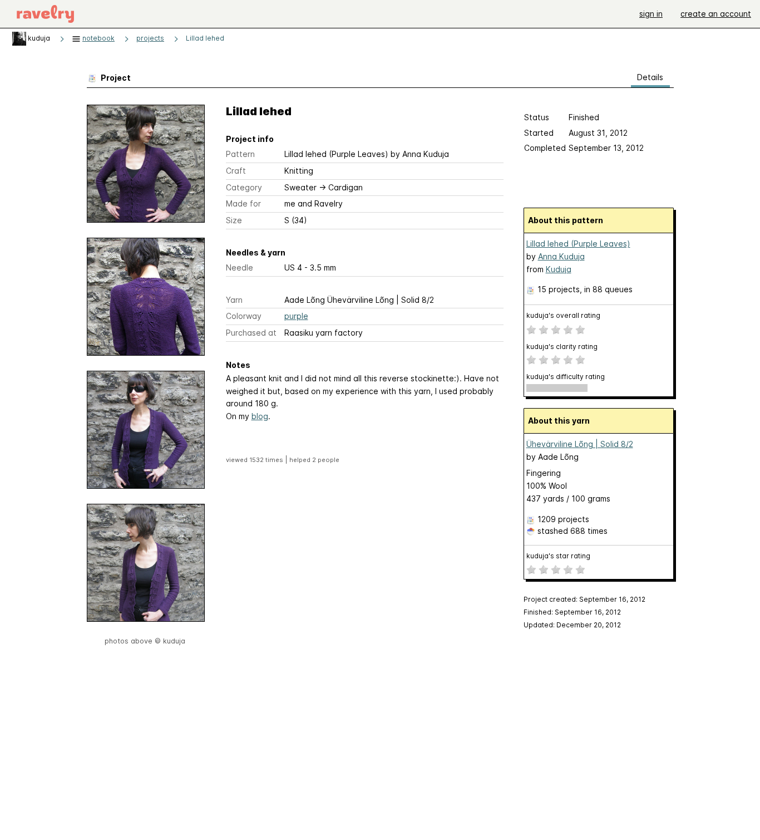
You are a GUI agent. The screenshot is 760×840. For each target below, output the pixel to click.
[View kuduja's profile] (19, 38)
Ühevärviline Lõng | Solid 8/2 (579, 444)
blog (259, 416)
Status (536, 117)
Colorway (243, 316)
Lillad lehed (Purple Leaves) (578, 243)
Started (539, 132)
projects (150, 38)
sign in (651, 13)
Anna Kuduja (561, 256)
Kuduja (558, 269)
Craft (236, 170)
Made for (243, 203)
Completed (545, 148)
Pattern (240, 154)
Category (244, 187)
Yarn (234, 299)
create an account (715, 13)
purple (296, 316)
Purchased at (251, 332)
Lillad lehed (205, 38)
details (650, 77)
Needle (239, 267)
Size (234, 220)
